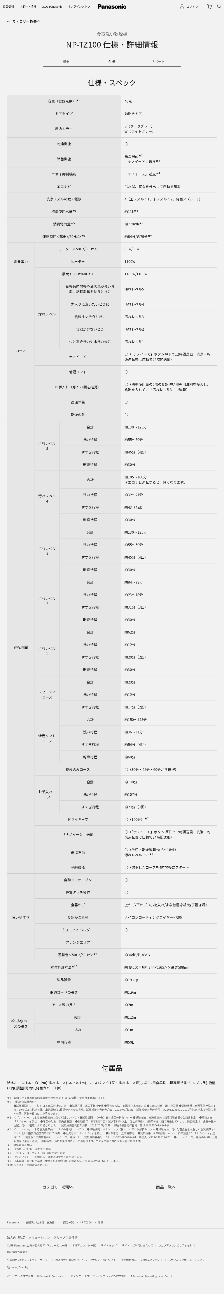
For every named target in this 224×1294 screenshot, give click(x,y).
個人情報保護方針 (17, 1252)
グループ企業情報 (65, 1237)
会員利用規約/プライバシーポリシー (28, 1260)
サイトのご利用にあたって (137, 1245)
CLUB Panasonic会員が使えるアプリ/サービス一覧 (37, 1245)
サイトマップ (109, 1245)
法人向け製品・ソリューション (28, 1237)
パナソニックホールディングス (186, 1260)
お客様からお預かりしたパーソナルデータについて (85, 1260)
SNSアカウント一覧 (84, 1245)
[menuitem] (8, 6)
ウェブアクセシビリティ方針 (175, 1245)
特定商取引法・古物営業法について (142, 1260)
